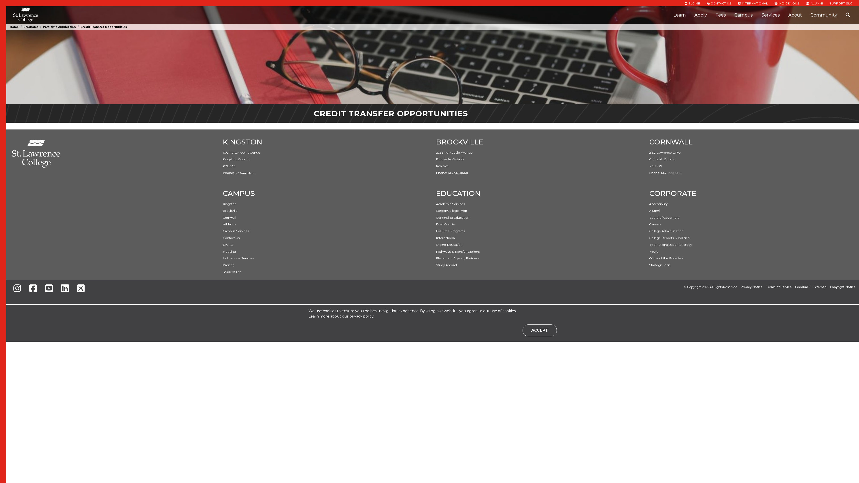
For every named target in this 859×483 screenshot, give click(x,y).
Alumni (816, 3)
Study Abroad (446, 265)
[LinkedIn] (64, 289)
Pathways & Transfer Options (458, 251)
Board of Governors (664, 217)
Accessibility (658, 204)
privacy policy (361, 316)
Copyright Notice (843, 287)
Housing (229, 251)
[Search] (848, 15)
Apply (700, 15)
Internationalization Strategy (670, 244)
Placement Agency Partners (457, 258)
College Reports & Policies (669, 238)
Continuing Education (452, 217)
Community (823, 15)
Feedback (802, 287)
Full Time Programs (450, 231)
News (653, 251)
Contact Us (720, 3)
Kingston (229, 204)
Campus (743, 15)
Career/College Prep (451, 210)
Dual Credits (445, 224)
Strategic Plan (659, 265)
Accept (539, 330)
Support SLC (840, 3)
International (754, 3)
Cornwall (229, 217)
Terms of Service (779, 287)
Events (228, 244)
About (795, 15)
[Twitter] (80, 289)
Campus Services (236, 231)
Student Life (232, 272)
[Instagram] (17, 289)
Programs (30, 27)
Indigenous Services (238, 258)
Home (14, 27)
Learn (679, 15)
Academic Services (450, 204)
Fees (720, 15)
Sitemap (820, 287)
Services (770, 15)
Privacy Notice (752, 287)
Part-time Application (59, 27)
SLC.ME (693, 3)
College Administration (666, 231)
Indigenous (788, 3)
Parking (228, 265)
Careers (655, 224)
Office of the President (666, 258)
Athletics (229, 224)
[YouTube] (49, 289)
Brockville (230, 210)
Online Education (449, 244)
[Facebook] (33, 289)
